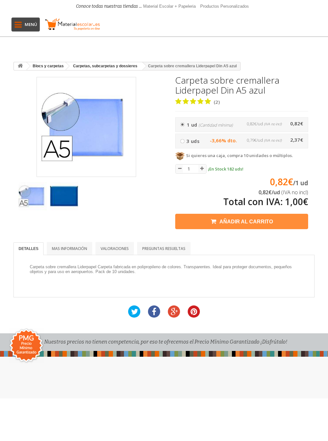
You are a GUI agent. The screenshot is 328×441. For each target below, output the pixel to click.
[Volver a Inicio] (20, 66)
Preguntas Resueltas (163, 248)
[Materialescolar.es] (72, 24)
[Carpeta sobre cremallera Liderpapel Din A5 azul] (32, 196)
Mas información (69, 248)
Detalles (28, 248)
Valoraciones (115, 248)
